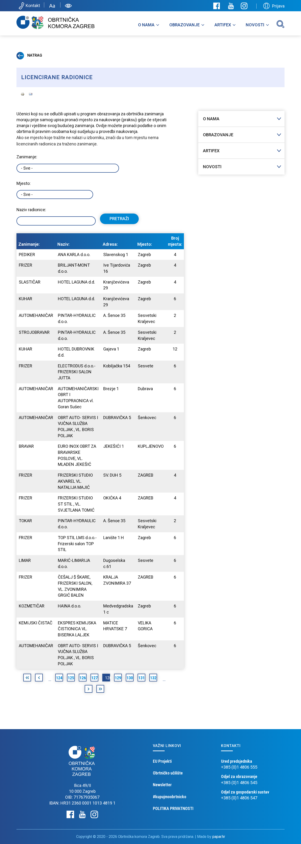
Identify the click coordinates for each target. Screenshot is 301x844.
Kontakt (33, 5)
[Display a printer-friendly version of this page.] (22, 93)
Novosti (255, 24)
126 (82, 677)
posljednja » (100, 690)
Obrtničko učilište (168, 772)
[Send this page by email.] (30, 93)
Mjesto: (23, 183)
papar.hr (218, 836)
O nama (146, 24)
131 (141, 677)
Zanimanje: (26, 156)
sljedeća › (88, 690)
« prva (27, 678)
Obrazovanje (184, 24)
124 (59, 677)
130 (130, 677)
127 (94, 677)
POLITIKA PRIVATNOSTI (173, 808)
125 (71, 677)
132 (153, 677)
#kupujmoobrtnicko (169, 796)
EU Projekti (162, 761)
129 (118, 677)
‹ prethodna (39, 678)
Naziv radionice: (31, 209)
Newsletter (162, 784)
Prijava (278, 6)
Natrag (34, 55)
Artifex (222, 24)
